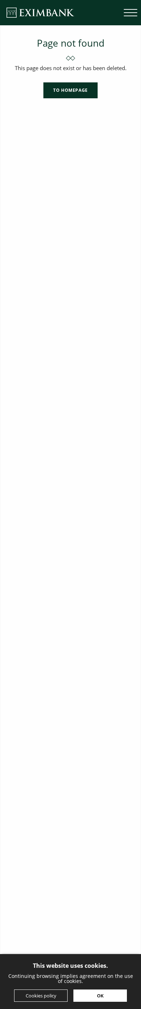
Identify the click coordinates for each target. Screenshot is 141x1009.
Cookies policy (41, 995)
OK (100, 995)
